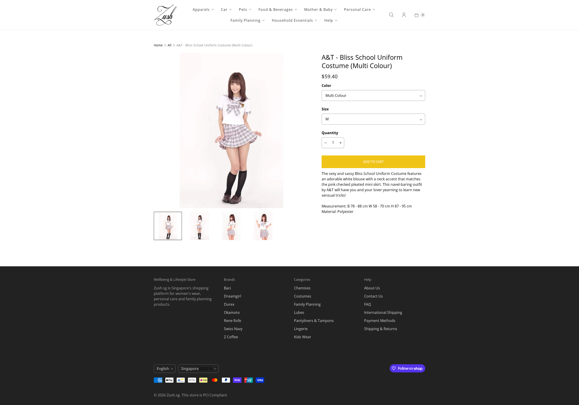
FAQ (367, 304)
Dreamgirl (232, 296)
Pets (243, 9)
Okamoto (232, 312)
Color (326, 85)
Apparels (201, 9)
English (163, 368)
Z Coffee (231, 336)
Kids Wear (302, 336)
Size (325, 109)
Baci (227, 288)
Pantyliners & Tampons (314, 320)
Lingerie (301, 328)
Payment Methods (379, 320)
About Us (372, 288)
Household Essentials (292, 20)
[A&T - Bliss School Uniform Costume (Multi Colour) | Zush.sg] (231, 130)
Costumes (302, 296)
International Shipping (383, 312)
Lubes (299, 312)
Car (224, 9)
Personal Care (357, 9)
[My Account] (404, 15)
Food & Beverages (276, 9)
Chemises (302, 288)
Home (158, 45)
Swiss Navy (233, 328)
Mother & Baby (318, 9)
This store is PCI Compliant (204, 395)
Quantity (330, 132)
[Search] (391, 15)
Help (328, 20)
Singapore (196, 368)
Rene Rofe (232, 320)
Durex (229, 304)
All (169, 45)
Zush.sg (173, 395)
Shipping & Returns (380, 328)
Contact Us (373, 296)
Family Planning (245, 20)
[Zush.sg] (165, 15)
